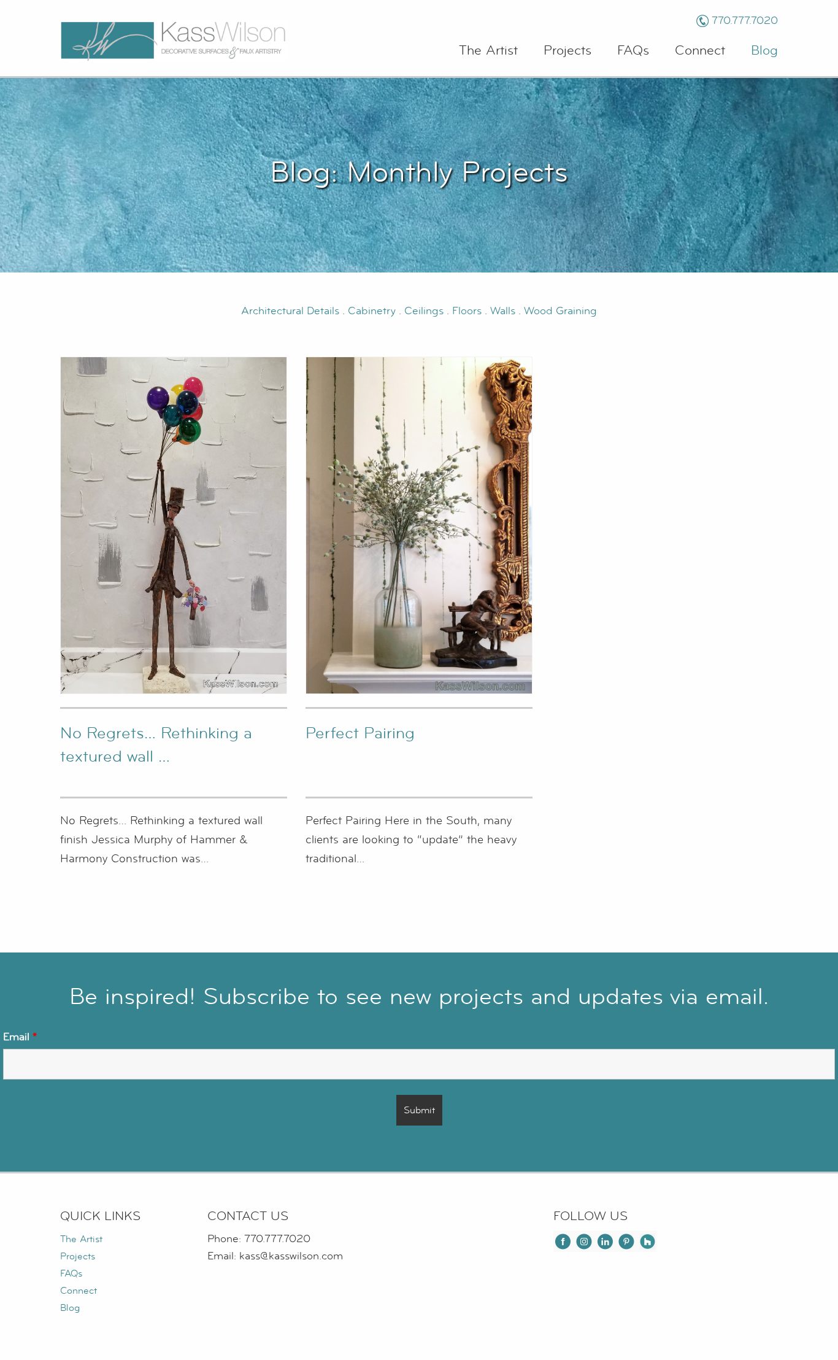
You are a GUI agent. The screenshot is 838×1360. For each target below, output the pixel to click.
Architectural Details (290, 310)
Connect (700, 50)
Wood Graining (560, 310)
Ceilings (425, 310)
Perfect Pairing (360, 733)
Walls (502, 310)
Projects (567, 50)
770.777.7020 (745, 20)
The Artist (488, 50)
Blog (764, 50)
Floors (468, 310)
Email (20, 1036)
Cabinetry (373, 310)
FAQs (633, 50)
